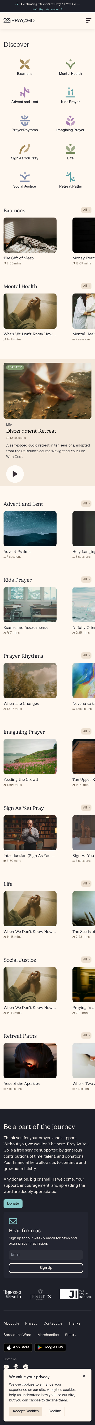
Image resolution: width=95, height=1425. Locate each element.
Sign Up (46, 1268)
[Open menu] (88, 20)
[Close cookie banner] (84, 1376)
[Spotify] (25, 1367)
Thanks (74, 1324)
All (85, 210)
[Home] (19, 20)
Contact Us (53, 1324)
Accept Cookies (26, 1411)
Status (70, 1335)
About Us (11, 1324)
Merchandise (48, 1335)
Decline (55, 1411)
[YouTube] (6, 1367)
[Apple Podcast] (16, 1367)
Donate (13, 1204)
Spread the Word (17, 1335)
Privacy (31, 1324)
